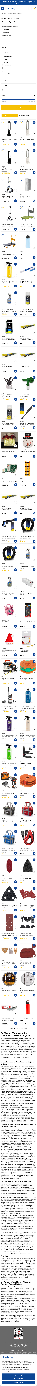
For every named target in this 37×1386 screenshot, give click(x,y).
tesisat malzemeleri (7, 1046)
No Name (4, 648)
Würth (6, 59)
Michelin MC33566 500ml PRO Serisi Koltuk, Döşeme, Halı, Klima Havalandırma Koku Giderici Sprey (9, 764)
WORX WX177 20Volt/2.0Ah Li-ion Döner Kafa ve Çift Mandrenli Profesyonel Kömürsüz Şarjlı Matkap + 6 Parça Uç (9, 792)
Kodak (21, 478)
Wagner (3, 393)
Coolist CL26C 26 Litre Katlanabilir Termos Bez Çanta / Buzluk (8, 821)
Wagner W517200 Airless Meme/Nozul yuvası (8, 395)
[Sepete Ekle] (15, 144)
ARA (33, 13)
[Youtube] (25, 1345)
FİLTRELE (18, 107)
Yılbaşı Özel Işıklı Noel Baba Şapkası (9, 650)
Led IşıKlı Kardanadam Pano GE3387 (27, 452)
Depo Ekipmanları (6, 38)
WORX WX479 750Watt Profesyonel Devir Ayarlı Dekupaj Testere (8, 679)
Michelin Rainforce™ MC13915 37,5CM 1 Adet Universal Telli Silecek (26, 338)
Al (5, 70)
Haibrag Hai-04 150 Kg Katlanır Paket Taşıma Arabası (7, 197)
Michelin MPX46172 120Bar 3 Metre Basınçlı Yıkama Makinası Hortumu (27, 537)
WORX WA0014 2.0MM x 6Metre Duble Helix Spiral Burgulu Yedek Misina (26, 679)
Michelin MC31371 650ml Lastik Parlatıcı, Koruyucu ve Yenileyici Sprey (9, 310)
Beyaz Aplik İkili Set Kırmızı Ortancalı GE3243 (8, 452)
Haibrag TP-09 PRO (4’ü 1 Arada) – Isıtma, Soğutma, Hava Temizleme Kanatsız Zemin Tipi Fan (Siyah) (8, 168)
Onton (21, 620)
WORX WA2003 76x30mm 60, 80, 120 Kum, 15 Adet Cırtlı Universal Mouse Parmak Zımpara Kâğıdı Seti (9, 877)
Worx (3, 676)
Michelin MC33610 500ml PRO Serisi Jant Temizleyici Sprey (9, 736)
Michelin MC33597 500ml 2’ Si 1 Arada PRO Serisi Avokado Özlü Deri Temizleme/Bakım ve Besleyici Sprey (27, 736)
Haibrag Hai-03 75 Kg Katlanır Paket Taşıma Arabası (7, 225)
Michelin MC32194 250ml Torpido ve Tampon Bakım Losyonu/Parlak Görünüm (8, 338)
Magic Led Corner (6, 449)
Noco (21, 847)
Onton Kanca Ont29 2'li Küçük (27, 621)
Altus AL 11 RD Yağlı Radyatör (25, 197)
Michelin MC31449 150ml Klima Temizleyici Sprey (26, 310)
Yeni (5, 90)
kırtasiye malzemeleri (24, 1149)
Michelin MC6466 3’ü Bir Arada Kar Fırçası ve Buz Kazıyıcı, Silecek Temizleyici (27, 282)
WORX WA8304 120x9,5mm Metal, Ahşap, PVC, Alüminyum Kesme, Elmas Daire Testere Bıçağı (9, 991)
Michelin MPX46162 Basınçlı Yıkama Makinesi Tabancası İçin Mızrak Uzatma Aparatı (27, 423)
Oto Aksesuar (5, 32)
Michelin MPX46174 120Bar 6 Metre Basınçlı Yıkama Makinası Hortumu (9, 565)
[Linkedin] (18, 1345)
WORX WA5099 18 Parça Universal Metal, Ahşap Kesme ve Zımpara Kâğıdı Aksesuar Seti (27, 934)
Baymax (7, 62)
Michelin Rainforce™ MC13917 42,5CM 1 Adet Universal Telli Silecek (8, 367)
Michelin (3, 279)
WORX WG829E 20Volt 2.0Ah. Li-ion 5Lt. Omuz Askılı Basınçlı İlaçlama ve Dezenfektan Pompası (9, 707)
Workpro (7, 65)
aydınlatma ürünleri (28, 1046)
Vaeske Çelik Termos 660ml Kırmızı (27, 1019)
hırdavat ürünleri (15, 1045)
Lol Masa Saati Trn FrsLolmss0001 (6, 620)
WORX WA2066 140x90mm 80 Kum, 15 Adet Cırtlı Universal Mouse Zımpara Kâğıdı (27, 962)
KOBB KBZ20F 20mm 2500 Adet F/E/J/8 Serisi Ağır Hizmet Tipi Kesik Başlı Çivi (9, 1019)
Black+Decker (8, 56)
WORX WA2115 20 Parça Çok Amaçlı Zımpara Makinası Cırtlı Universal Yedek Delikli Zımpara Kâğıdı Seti (9, 906)
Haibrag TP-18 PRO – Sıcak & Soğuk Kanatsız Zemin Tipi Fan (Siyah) (9, 140)
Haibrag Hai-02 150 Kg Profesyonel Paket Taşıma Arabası (27, 225)
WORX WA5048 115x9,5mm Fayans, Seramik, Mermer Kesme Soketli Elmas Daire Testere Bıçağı (27, 991)
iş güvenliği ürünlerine (27, 1262)
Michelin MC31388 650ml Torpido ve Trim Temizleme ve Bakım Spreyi (27, 565)
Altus (21, 194)
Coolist (3, 818)
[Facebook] (11, 1345)
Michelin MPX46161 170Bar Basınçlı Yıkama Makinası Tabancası (8, 537)
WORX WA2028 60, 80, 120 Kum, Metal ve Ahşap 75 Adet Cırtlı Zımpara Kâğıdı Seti (27, 906)
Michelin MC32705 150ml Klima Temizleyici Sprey (8, 423)
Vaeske (21, 251)
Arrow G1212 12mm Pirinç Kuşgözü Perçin (26, 650)
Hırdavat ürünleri (6, 1197)
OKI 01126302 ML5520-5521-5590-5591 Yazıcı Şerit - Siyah (9, 480)
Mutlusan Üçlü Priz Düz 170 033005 (27, 594)
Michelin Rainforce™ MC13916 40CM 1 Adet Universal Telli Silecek (7, 509)
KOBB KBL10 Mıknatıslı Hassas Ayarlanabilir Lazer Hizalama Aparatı (27, 764)
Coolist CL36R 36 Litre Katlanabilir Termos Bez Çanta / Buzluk (26, 821)
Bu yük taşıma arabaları (25, 1309)
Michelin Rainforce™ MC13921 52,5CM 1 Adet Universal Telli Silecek (26, 367)
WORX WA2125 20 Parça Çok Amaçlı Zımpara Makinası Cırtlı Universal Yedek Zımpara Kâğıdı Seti (27, 877)
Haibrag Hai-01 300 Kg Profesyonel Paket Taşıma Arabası (8, 253)
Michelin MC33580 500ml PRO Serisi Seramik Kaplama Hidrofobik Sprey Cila (9, 282)
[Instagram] (22, 1345)
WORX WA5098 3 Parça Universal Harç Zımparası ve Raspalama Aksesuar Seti (9, 962)
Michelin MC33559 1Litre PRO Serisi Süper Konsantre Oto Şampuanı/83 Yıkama (27, 707)
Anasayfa (3, 18)
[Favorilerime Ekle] (15, 133)
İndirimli (6, 85)
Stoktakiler (6, 80)
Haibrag (7, 73)
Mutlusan (22, 591)
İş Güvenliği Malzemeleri (8, 35)
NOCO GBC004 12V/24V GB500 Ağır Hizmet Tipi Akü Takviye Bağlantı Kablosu (27, 849)
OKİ (2, 478)
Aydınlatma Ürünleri (7, 41)
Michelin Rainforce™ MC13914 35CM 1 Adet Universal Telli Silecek (26, 509)
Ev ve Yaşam (5, 29)
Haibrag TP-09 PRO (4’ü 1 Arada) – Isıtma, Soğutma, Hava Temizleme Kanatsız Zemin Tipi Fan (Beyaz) (27, 168)
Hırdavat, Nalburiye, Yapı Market (10, 26)
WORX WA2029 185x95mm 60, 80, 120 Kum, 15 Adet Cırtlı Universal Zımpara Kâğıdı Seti (9, 934)
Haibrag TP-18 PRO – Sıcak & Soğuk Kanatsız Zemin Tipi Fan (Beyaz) (27, 140)
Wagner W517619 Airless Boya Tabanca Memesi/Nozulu (26, 395)
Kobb (21, 761)
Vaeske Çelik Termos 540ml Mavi (27, 253)
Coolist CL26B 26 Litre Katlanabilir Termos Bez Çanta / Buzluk (8, 849)
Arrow (21, 648)
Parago (6, 68)
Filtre (4, 115)
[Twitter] (15, 1345)
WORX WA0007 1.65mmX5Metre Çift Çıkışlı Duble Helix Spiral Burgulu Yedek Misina (27, 792)
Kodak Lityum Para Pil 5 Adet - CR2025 (27, 480)
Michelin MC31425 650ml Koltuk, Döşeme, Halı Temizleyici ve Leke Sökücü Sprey (9, 594)
